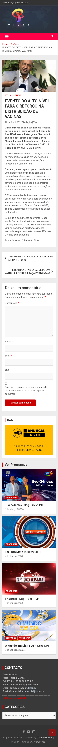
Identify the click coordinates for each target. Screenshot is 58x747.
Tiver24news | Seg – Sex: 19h (24, 505)
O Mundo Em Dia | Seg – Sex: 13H (27, 645)
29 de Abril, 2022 (13, 122)
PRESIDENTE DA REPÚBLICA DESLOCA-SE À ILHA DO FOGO (30, 258)
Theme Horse (44, 737)
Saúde (17, 95)
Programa (11, 497)
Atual (8, 95)
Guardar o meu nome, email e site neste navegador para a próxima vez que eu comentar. (26, 390)
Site (7, 369)
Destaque (11, 638)
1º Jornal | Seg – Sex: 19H (22, 598)
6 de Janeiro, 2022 (14, 603)
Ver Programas (16, 465)
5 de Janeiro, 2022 (14, 650)
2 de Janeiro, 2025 (14, 556)
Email (8, 355)
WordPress (39, 741)
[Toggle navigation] (6, 36)
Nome (9, 341)
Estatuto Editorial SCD (14, 698)
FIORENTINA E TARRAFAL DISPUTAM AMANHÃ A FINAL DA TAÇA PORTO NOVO (27, 271)
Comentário (12, 303)
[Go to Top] (52, 732)
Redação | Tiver (30, 122)
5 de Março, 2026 (13, 509)
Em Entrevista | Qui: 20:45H (23, 552)
